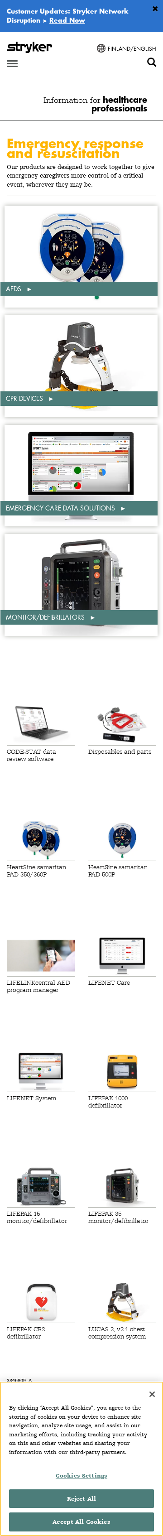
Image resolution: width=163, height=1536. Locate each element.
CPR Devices (25, 398)
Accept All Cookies (81, 1521)
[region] (81, 1459)
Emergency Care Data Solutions (61, 508)
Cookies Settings (81, 1475)
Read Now (67, 19)
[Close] (152, 1394)
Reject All (81, 1498)
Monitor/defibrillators (46, 617)
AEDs (14, 288)
